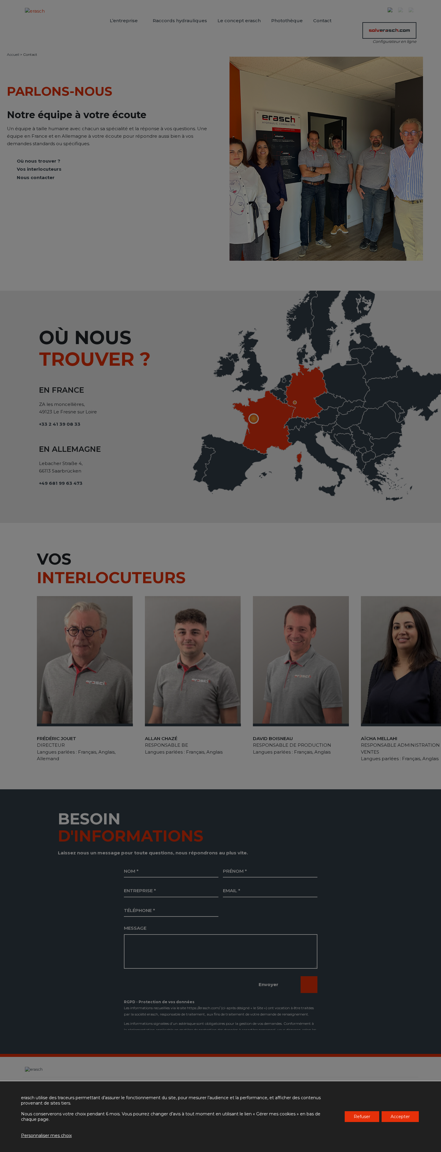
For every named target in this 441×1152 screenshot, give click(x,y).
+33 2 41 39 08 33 (59, 424)
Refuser (362, 1116)
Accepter (400, 1116)
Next (421, 579)
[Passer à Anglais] (402, 10)
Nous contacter (36, 177)
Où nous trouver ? (38, 161)
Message (135, 928)
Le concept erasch (239, 20)
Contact (322, 20)
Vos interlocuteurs (39, 169)
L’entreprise (124, 20)
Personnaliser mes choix (46, 1135)
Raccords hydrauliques (180, 20)
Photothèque (287, 20)
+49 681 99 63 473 (60, 483)
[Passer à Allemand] (412, 10)
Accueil (13, 54)
